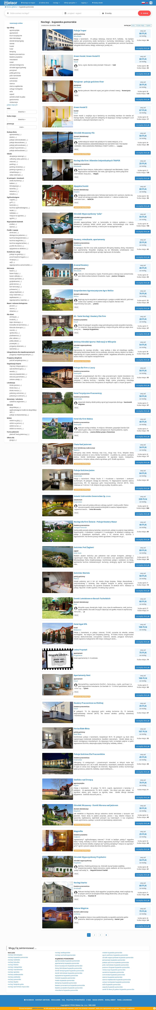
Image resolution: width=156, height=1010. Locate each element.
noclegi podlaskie (14, 977)
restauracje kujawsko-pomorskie (113, 970)
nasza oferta (97, 1000)
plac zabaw (15, 338)
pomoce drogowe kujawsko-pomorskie (116, 967)
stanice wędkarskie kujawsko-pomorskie (116, 980)
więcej (76, 70)
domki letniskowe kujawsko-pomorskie (68, 973)
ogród (13, 218)
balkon (13, 183)
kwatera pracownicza (17, 54)
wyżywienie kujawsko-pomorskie (66, 976)
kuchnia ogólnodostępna (20, 208)
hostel (12, 46)
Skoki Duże (77, 553)
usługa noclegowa (16, 89)
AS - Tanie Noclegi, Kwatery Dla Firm (90, 316)
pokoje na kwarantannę (19, 415)
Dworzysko (77, 373)
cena (8, 108)
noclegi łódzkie (13, 965)
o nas (88, 1000)
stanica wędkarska (16, 86)
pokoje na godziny (17, 254)
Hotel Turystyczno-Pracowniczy (88, 393)
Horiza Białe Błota (81, 728)
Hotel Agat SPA (80, 624)
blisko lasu (15, 388)
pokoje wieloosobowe (18, 150)
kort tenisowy (16, 287)
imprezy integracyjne (18, 366)
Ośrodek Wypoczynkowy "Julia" (88, 214)
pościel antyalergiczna (19, 360)
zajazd (12, 94)
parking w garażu (17, 170)
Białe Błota (77, 734)
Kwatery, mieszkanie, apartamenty (89, 239)
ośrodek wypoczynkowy (18, 68)
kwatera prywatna (16, 57)
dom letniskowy (15, 38)
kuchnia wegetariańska (19, 243)
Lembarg (77, 914)
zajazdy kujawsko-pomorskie (112, 987)
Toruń (76, 62)
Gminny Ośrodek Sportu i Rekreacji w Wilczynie (95, 342)
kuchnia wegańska (17, 240)
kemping (13, 52)
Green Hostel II (80, 107)
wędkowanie (15, 297)
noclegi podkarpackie (15, 974)
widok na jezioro (17, 423)
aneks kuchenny (17, 181)
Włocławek (77, 36)
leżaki (13, 210)
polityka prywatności (75, 1000)
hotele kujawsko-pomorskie (64, 980)
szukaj (145, 13)
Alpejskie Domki (81, 186)
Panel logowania (124, 1000)
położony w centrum (18, 396)
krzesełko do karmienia (19, 325)
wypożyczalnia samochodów (21, 265)
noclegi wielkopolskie (62, 953)
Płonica (76, 579)
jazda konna (15, 284)
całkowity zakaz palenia (19, 159)
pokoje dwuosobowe (18, 142)
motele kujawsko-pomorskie (112, 953)
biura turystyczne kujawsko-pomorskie (68, 966)
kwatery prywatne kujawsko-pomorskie (69, 988)
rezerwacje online (15, 23)
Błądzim (76, 450)
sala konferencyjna (17, 369)
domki (13, 137)
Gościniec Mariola (82, 573)
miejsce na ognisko (18, 216)
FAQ (63, 1000)
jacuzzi (13, 306)
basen (13, 271)
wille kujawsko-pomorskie (111, 984)
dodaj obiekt (110, 1000)
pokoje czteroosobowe (19, 140)
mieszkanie (14, 60)
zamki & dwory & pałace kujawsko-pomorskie (118, 989)
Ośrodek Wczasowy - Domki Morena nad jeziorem (96, 805)
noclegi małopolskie (15, 967)
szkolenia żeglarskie (18, 402)
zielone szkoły (16, 379)
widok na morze (16, 429)
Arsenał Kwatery (81, 265)
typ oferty (10, 28)
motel (12, 62)
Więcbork (77, 138)
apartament (14, 33)
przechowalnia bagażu (19, 257)
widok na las (15, 426)
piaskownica (15, 335)
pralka (13, 224)
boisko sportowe (17, 279)
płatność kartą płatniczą (19, 434)
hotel (11, 49)
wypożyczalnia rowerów (19, 300)
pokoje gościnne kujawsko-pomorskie (115, 962)
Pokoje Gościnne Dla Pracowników (89, 754)
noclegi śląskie (13, 982)
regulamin (55, 1000)
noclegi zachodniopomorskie (65, 955)
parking (14, 164)
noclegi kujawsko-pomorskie (18, 957)
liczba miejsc (11, 116)
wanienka (14, 349)
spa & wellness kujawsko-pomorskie (115, 955)
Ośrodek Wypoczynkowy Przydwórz (90, 857)
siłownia (14, 311)
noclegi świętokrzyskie (16, 984)
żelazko (13, 194)
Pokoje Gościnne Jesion (84, 470)
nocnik (13, 330)
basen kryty (15, 273)
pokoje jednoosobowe (18, 145)
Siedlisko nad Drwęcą (83, 779)
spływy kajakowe (17, 292)
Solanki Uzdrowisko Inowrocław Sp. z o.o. (92, 496)
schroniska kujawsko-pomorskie (113, 975)
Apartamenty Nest (82, 675)
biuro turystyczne (16, 36)
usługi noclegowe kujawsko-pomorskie (116, 982)
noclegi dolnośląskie (15, 955)
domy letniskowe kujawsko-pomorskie (68, 968)
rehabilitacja (15, 172)
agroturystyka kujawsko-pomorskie (67, 961)
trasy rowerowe (16, 295)
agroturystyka (14, 30)
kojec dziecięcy (16, 322)
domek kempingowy (17, 41)
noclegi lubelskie (14, 960)
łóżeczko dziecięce (17, 327)
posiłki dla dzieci (17, 246)
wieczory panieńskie (18, 377)
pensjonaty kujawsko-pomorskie (113, 960)
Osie (75, 604)
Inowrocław (78, 399)
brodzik (13, 319)
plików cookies (37, 1008)
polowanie (14, 289)
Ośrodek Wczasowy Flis (84, 133)
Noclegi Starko (80, 882)
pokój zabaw (15, 341)
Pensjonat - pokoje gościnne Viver (89, 81)
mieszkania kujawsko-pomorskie (66, 990)
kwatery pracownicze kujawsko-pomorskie (70, 985)
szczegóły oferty (142, 48)
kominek (14, 205)
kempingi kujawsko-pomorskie (66, 983)
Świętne (76, 192)
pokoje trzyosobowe (18, 148)
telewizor (14, 191)
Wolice (76, 296)
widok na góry (16, 421)
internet (14, 162)
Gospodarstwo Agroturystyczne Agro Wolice (93, 290)
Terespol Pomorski (80, 527)
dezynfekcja (15, 407)
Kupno (76, 785)
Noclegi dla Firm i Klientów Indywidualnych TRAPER (97, 160)
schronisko (13, 81)
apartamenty (15, 134)
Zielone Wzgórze (81, 908)
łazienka (14, 189)
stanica (12, 83)
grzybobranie (16, 281)
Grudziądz (77, 888)
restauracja (14, 102)
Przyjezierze (78, 655)
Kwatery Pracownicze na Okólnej (88, 703)
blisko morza (15, 390)
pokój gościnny (15, 73)
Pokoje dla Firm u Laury (84, 367)
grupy (13, 440)
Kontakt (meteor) (42, 1000)
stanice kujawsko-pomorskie (112, 977)
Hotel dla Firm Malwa (83, 419)
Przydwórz (77, 863)
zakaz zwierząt (16, 175)
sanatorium (14, 78)
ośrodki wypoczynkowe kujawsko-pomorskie (117, 957)
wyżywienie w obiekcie (19, 248)
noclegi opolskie (13, 972)
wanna (13, 227)
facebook (29, 1000)
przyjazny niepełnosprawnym (21, 355)
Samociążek (78, 219)
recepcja (14, 260)
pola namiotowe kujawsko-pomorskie (115, 965)
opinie (148, 25)
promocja (10, 124)
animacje (14, 317)
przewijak (14, 343)
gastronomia (14, 99)
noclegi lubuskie (14, 962)
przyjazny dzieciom (18, 346)
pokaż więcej (11, 105)
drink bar (14, 233)
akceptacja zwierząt (18, 156)
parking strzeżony (17, 167)
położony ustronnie (18, 393)
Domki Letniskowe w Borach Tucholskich (92, 598)
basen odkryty (16, 276)
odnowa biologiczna (17, 65)
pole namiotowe (15, 76)
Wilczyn (76, 347)
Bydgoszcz (77, 630)
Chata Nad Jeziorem (82, 444)
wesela (13, 371)
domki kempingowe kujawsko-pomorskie (69, 971)
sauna (13, 308)
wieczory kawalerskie (18, 374)
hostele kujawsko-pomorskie (65, 978)
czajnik (13, 200)
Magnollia (78, 831)
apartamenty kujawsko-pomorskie (67, 963)
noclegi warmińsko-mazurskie (18, 987)
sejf (12, 262)
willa (11, 91)
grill (12, 202)
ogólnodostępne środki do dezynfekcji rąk (23, 411)
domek (12, 44)
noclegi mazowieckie (15, 970)
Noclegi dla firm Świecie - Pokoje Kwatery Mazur (95, 522)
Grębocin (77, 837)
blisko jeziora (15, 385)
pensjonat (13, 70)
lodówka (14, 213)
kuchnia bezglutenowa (19, 238)
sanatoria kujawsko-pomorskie (113, 972)
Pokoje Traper (80, 30)
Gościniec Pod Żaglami (84, 547)
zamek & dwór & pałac (17, 97)
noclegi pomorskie (14, 979)
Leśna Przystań (80, 649)
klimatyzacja (15, 186)
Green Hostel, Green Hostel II (87, 56)
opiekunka (14, 333)
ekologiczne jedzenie (18, 235)
